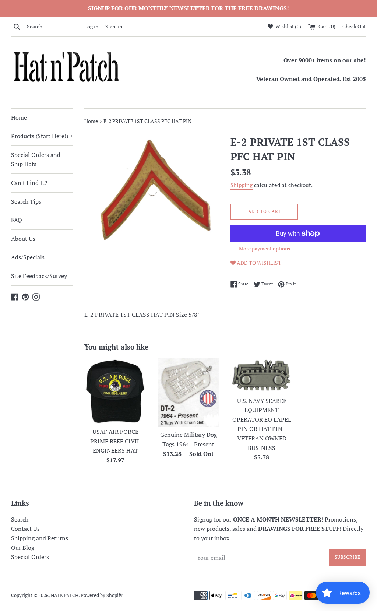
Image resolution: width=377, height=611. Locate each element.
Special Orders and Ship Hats (35, 159)
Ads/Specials (28, 257)
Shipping (241, 185)
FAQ (16, 220)
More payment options (264, 248)
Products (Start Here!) (42, 136)
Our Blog (22, 548)
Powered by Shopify (102, 595)
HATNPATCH (64, 595)
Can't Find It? (29, 183)
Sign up (113, 26)
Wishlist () (287, 26)
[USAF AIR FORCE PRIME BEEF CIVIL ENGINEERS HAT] (115, 390)
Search (19, 519)
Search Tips (26, 201)
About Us (23, 239)
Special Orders (30, 557)
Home (19, 117)
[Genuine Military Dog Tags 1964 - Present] (189, 392)
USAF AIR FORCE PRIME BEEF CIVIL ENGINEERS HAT (115, 441)
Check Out (354, 26)
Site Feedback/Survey (39, 276)
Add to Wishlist (258, 262)
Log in (91, 26)
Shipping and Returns (39, 538)
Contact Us (25, 528)
